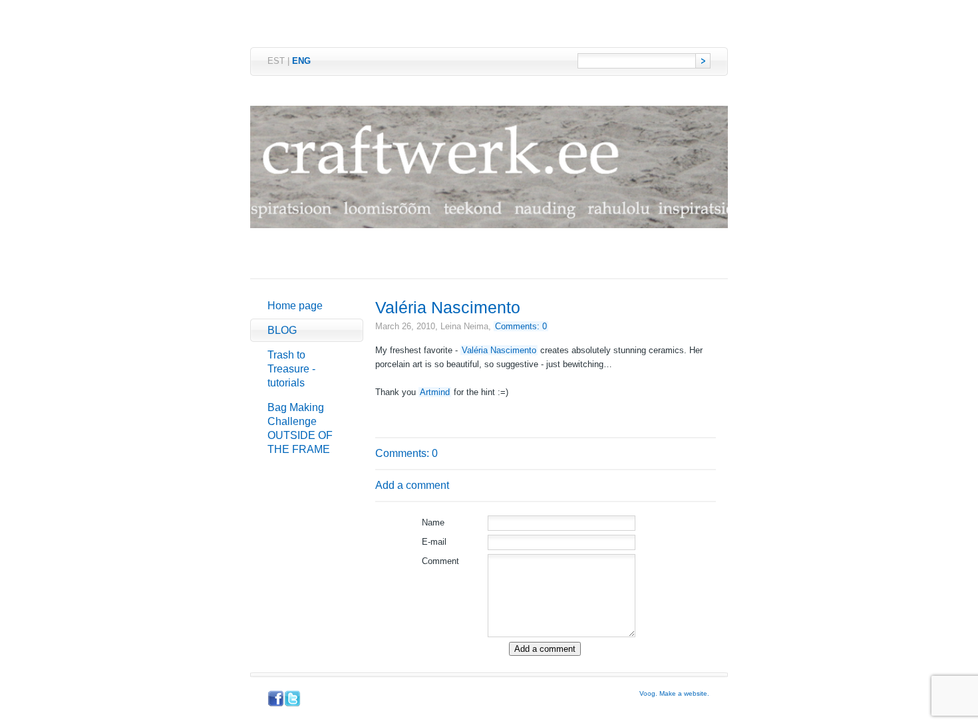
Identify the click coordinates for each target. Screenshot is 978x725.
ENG (301, 61)
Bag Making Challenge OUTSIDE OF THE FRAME (300, 428)
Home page (295, 305)
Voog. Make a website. (674, 693)
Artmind (435, 392)
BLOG (282, 330)
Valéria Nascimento (499, 350)
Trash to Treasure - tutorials (291, 368)
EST (276, 61)
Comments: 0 (521, 326)
